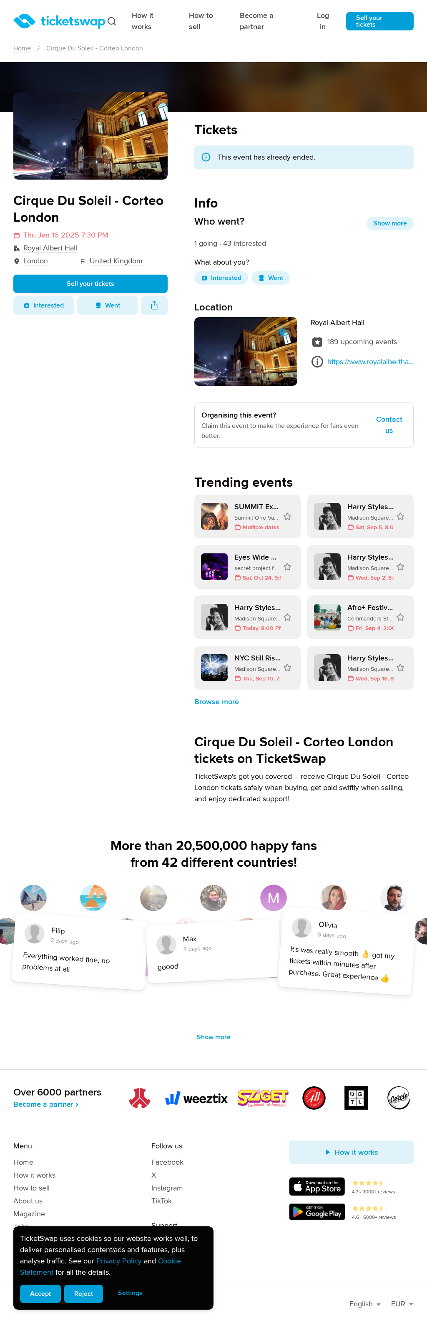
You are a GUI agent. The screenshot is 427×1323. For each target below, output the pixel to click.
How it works (142, 21)
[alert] (113, 1268)
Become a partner (257, 21)
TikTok (161, 1200)
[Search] (111, 21)
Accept (40, 1294)
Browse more (216, 701)
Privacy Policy (119, 1260)
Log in (323, 21)
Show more (390, 223)
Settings (130, 1293)
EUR (398, 1303)
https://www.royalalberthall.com (370, 361)
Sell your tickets (369, 21)
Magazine (29, 1213)
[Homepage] (59, 21)
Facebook (167, 1162)
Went (112, 305)
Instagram (167, 1188)
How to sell (201, 21)
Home (22, 48)
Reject (83, 1294)
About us (28, 1200)
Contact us (389, 425)
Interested (48, 305)
